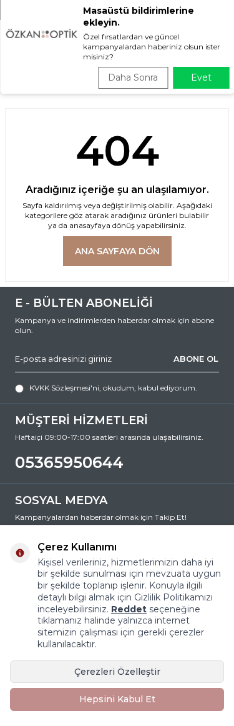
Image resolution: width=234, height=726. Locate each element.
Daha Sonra (133, 77)
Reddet (129, 609)
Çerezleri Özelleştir (117, 671)
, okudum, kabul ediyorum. (113, 387)
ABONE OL (195, 359)
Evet (201, 77)
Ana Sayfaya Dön (117, 251)
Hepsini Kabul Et (117, 699)
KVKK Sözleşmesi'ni (64, 387)
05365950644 (69, 462)
